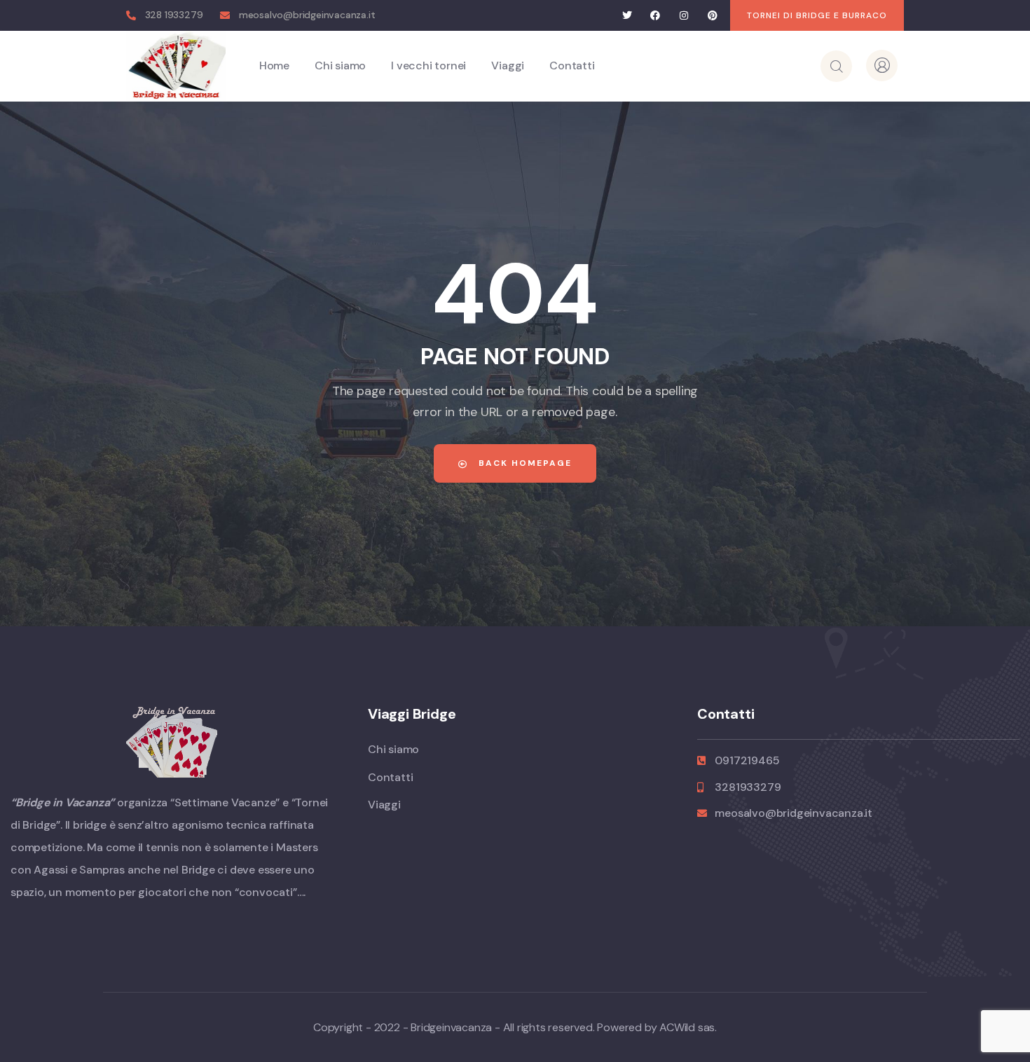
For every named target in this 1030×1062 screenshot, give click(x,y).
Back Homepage (523, 463)
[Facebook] (655, 16)
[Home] (176, 66)
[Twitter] (627, 16)
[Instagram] (684, 16)
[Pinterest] (712, 16)
